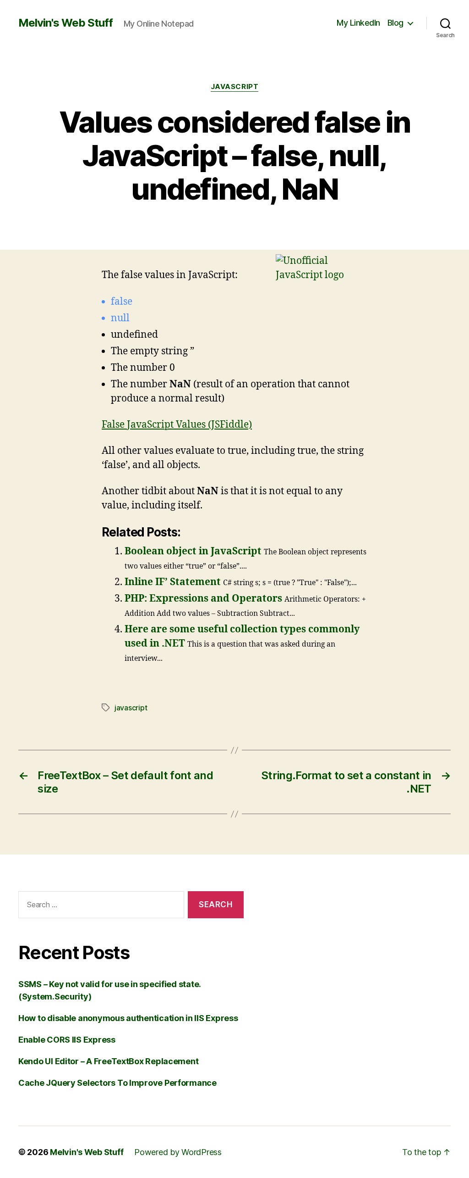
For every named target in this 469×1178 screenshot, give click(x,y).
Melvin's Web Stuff (65, 22)
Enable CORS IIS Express (66, 1039)
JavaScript (235, 87)
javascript (131, 707)
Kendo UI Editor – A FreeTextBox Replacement (108, 1061)
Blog (395, 23)
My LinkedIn (358, 23)
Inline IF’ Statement (173, 582)
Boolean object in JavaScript (193, 551)
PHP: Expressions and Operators (203, 598)
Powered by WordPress (178, 1152)
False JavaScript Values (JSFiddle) (177, 425)
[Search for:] (99, 906)
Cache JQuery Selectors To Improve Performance (117, 1083)
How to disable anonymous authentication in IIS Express (128, 1018)
